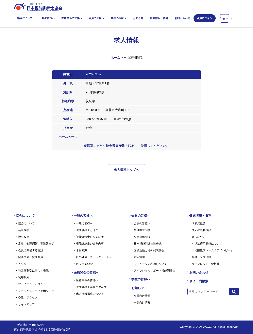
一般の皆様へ (47, 18)
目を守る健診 (84, 263)
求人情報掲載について (90, 293)
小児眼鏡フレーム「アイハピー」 (212, 250)
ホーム (115, 57)
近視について (200, 236)
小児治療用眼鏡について (207, 243)
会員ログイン (204, 18)
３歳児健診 (199, 223)
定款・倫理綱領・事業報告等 (36, 243)
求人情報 (139, 257)
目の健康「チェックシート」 (94, 257)
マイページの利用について (150, 263)
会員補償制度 (142, 236)
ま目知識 (81, 250)
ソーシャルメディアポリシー (36, 290)
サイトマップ (26, 304)
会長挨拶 (23, 230)
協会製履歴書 (115, 145)
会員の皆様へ (96, 18)
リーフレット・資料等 (205, 263)
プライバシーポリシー (32, 284)
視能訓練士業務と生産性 (91, 287)
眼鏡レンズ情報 (201, 257)
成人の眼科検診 (201, 230)
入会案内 (23, 263)
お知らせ (138, 18)
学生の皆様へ (118, 18)
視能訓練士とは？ (87, 230)
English (224, 18)
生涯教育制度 (142, 230)
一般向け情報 (142, 302)
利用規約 (23, 277)
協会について (25, 18)
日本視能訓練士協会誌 (147, 243)
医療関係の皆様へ (71, 18)
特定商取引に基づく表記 (33, 270)
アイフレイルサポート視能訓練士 (154, 270)
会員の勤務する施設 (30, 250)
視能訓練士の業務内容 (90, 243)
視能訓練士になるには (90, 236)
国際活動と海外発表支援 (149, 250)
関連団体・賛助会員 (30, 257)
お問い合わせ (182, 18)
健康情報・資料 (159, 18)
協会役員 (23, 236)
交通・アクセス (28, 297)
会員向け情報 (142, 295)
